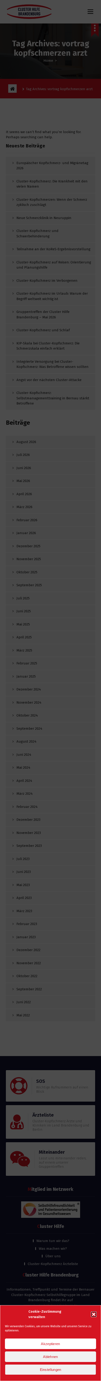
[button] (93, 1314)
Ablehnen (50, 1357)
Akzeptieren (50, 1344)
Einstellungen (50, 1370)
